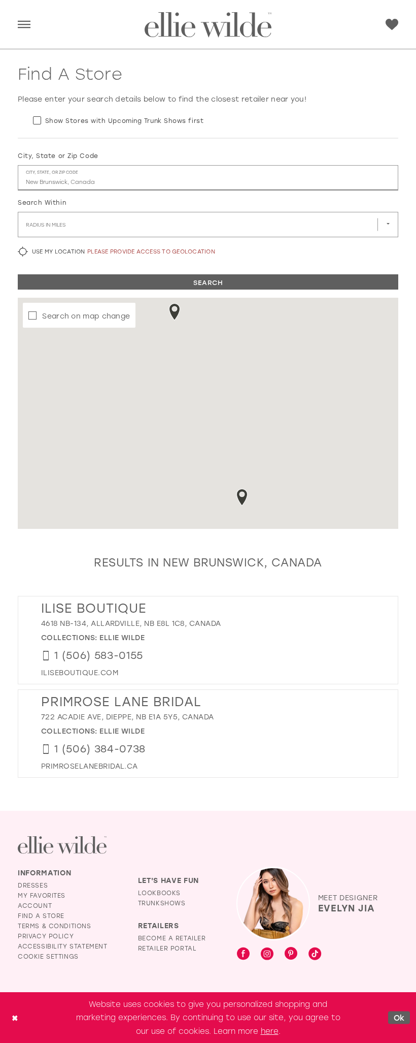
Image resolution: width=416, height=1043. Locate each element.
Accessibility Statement (63, 946)
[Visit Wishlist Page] (392, 24)
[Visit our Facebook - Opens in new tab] (243, 954)
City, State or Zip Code (58, 155)
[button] (24, 24)
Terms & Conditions (54, 926)
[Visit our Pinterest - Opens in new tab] (291, 954)
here (270, 1031)
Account (35, 905)
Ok (399, 1017)
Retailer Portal (167, 948)
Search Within (42, 202)
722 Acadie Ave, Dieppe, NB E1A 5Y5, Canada (127, 716)
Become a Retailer (172, 938)
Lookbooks (159, 893)
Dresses (33, 885)
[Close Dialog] (14, 1017)
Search (208, 282)
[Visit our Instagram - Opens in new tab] (267, 954)
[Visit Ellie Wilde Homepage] (62, 845)
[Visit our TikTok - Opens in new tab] (315, 954)
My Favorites (41, 895)
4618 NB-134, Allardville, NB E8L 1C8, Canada (131, 623)
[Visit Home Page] (208, 25)
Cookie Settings (48, 956)
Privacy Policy (46, 936)
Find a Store (41, 915)
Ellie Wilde (122, 637)
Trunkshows (162, 903)
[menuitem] (24, 25)
